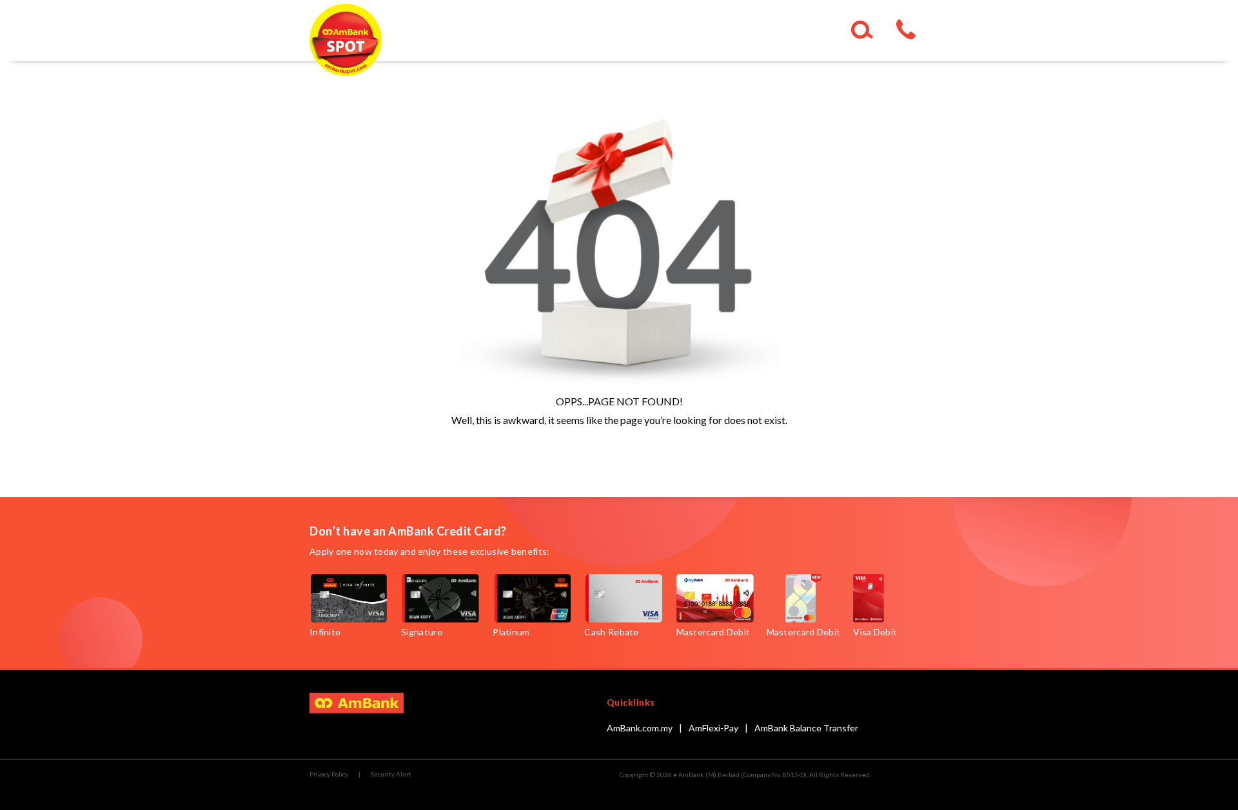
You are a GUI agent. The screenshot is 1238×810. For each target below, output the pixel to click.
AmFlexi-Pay (713, 727)
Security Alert (391, 774)
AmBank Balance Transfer (806, 727)
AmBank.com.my (640, 727)
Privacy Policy (329, 774)
